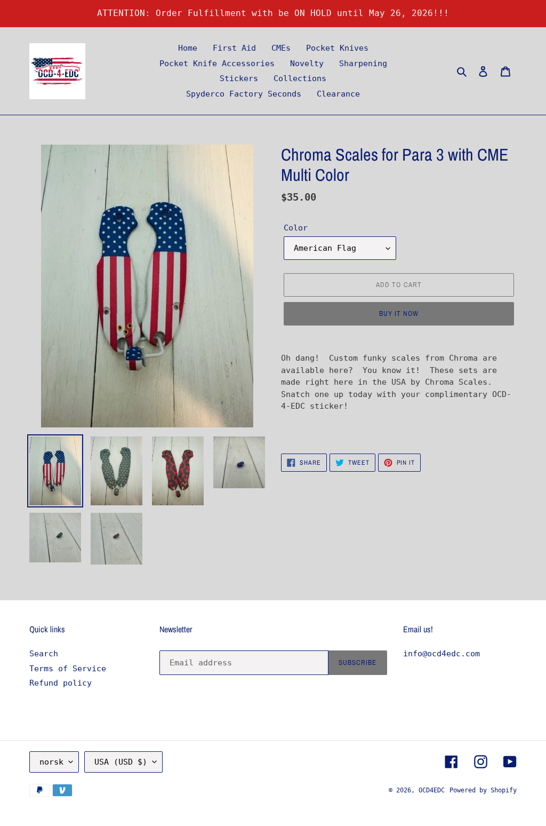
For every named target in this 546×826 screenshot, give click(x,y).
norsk (51, 762)
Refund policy (60, 683)
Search (43, 653)
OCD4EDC (432, 790)
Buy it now (399, 313)
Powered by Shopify (483, 790)
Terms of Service (67, 668)
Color (296, 228)
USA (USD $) (120, 762)
